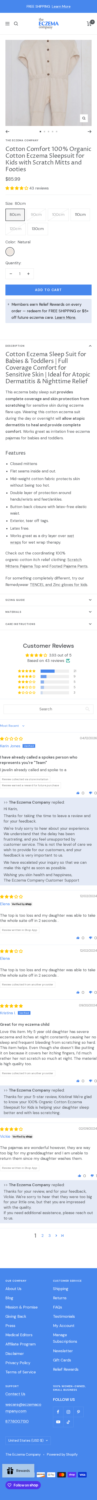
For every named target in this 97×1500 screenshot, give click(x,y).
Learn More (61, 6)
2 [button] (43, 1235)
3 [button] (49, 1235)
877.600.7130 (17, 1421)
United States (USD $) (26, 1440)
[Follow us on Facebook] (58, 1412)
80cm (15, 214)
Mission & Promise (21, 1307)
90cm (36, 214)
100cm (58, 214)
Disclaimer (14, 1353)
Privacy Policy (17, 1362)
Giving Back (15, 1316)
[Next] (90, 131)
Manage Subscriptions (65, 1338)
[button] (17, 188)
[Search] (16, 24)
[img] (11, 738)
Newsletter (63, 1350)
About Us (13, 1288)
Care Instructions (20, 624)
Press (10, 1325)
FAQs (57, 1307)
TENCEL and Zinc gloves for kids (58, 584)
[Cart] (89, 23)
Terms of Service (20, 1372)
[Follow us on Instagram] (68, 1412)
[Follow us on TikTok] (68, 1422)
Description (15, 345)
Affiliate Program (20, 1344)
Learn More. (65, 317)
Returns (60, 1297)
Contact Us (15, 1393)
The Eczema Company (22, 140)
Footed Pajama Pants (68, 566)
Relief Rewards (66, 1369)
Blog (9, 1297)
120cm (15, 228)
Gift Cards (62, 1360)
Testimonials (64, 1316)
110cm (80, 214)
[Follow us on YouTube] (58, 1422)
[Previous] (7, 131)
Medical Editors (18, 1334)
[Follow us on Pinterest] (78, 1412)
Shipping (60, 1288)
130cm (38, 228)
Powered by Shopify (62, 1454)
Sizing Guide (15, 600)
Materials (13, 611)
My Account (63, 1325)
